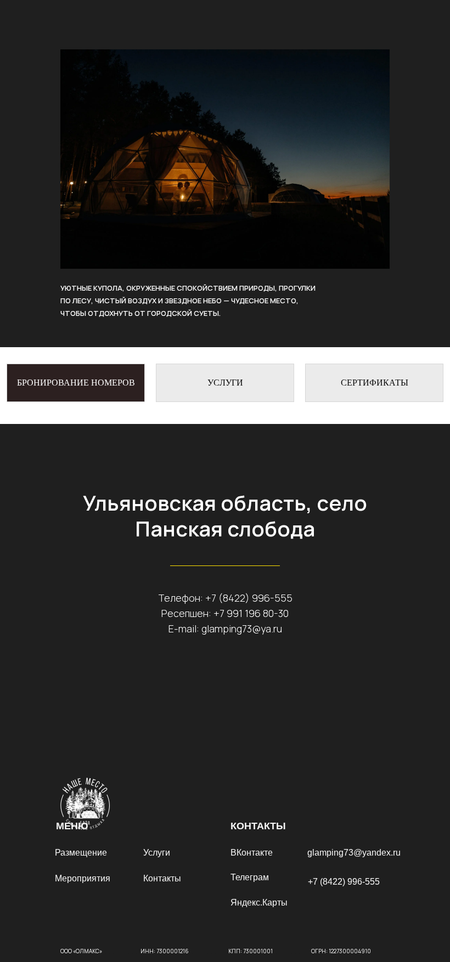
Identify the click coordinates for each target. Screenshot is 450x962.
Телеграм (249, 877)
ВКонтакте (251, 852)
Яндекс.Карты (259, 902)
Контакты (162, 878)
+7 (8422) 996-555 (248, 597)
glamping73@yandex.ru (354, 852)
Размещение (81, 852)
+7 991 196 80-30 (251, 613)
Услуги (156, 852)
